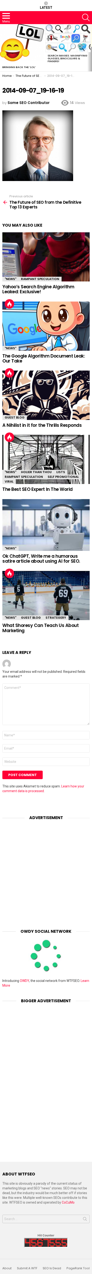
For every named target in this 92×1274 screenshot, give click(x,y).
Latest (46, 7)
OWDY (24, 981)
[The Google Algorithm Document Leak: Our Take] (46, 326)
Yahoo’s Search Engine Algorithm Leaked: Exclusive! (38, 289)
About (7, 1268)
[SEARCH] (86, 17)
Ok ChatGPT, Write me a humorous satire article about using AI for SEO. (41, 558)
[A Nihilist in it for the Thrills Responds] (46, 395)
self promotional (63, 477)
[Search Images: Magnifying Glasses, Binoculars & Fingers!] (68, 38)
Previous (2, 47)
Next (89, 47)
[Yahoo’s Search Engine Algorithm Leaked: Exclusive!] (46, 256)
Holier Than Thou (36, 472)
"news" (10, 279)
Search (85, 1220)
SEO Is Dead (52, 1268)
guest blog (15, 417)
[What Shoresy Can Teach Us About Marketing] (46, 595)
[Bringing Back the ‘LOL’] (22, 44)
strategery (56, 617)
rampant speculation (40, 279)
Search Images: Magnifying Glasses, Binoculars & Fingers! (67, 58)
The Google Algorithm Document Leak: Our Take (43, 358)
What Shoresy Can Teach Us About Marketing (40, 628)
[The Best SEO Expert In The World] (46, 459)
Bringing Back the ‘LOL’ (19, 67)
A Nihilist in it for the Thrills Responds (42, 425)
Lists (60, 472)
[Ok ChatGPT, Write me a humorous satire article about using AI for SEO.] (46, 525)
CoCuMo (68, 1202)
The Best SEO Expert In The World (37, 489)
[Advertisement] (46, 871)
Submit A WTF (27, 1268)
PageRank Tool (78, 1268)
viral (9, 481)
